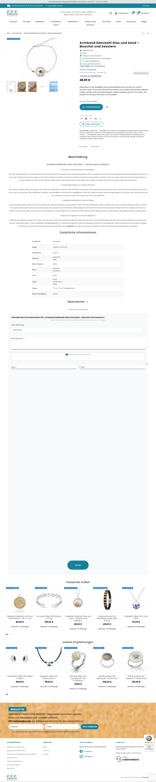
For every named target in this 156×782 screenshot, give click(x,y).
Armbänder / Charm (56, 23)
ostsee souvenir (124, 137)
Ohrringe (26, 21)
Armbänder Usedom (132, 130)
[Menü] (152, 736)
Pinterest (96, 146)
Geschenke (131, 21)
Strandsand (139, 137)
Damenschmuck (143, 130)
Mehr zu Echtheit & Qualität (91, 64)
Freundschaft (90, 132)
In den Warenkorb (92, 107)
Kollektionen (73, 21)
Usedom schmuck (99, 139)
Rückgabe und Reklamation (16, 751)
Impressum (11, 768)
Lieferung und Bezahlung (15, 747)
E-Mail (82, 367)
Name (14, 367)
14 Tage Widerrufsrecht (54, 6)
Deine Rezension (18, 338)
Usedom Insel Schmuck (90, 23)
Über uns (46, 751)
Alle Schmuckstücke (113, 130)
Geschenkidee (17, 33)
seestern (132, 137)
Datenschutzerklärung (14, 761)
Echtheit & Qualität (13, 765)
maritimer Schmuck (85, 137)
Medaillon (95, 137)
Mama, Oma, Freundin (117, 132)
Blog (44, 747)
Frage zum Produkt (92, 124)
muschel (101, 137)
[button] (6, 634)
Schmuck (13, 21)
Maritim (142, 134)
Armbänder (123, 130)
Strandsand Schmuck (86, 139)
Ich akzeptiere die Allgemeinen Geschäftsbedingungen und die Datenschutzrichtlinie (46, 732)
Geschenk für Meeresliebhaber (122, 134)
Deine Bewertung (17, 325)
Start (8, 33)
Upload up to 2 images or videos (79, 354)
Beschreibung (78, 157)
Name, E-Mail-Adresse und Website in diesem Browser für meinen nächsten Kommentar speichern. (147, 459)
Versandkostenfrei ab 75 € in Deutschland (27, 6)
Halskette (71, 226)
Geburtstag (98, 132)
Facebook (84, 146)
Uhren (118, 21)
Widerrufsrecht (12, 758)
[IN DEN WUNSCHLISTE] (107, 107)
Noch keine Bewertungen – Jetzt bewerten (93, 72)
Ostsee (106, 137)
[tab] (78, 192)
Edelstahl (82, 132)
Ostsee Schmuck (114, 137)
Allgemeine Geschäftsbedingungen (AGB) (21, 754)
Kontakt (146, 6)
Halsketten (39, 21)
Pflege (143, 21)
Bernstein (107, 21)
